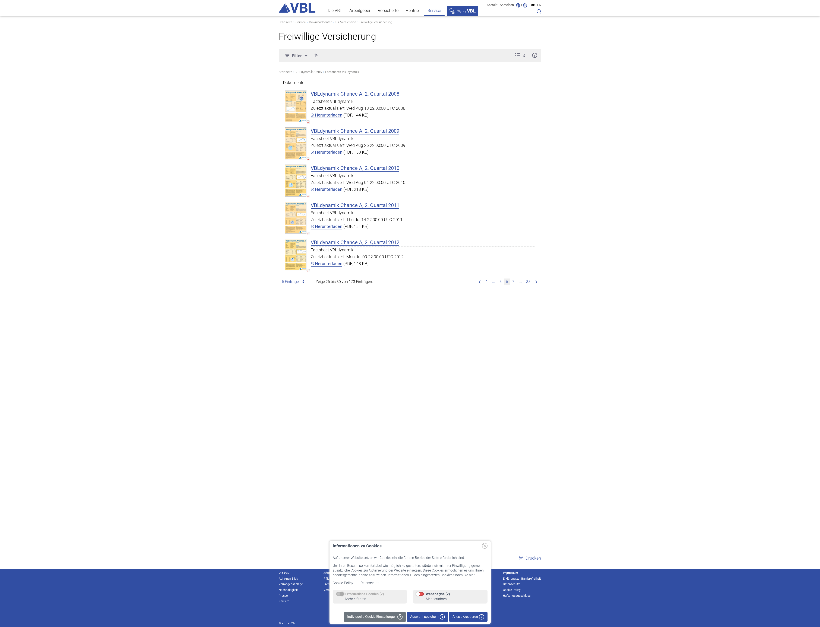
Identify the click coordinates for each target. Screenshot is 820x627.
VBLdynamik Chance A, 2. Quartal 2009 (355, 131)
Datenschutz (369, 583)
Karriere (284, 601)
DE (533, 5)
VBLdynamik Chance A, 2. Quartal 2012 (355, 242)
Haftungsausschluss (516, 595)
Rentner (413, 10)
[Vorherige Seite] (479, 282)
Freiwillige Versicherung (375, 22)
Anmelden (507, 5)
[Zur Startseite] (297, 8)
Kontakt (492, 5)
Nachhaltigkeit (288, 590)
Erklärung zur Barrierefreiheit (522, 578)
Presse (283, 595)
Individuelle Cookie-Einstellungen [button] (372, 617)
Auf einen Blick (288, 578)
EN (539, 5)
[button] (316, 55)
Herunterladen (328, 115)
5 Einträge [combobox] (290, 281)
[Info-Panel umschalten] (534, 55)
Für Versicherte (345, 22)
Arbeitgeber (359, 10)
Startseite (285, 22)
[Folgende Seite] (536, 282)
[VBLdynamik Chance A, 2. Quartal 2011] (295, 217)
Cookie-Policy (343, 583)
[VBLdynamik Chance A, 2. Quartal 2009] (295, 143)
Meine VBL (462, 11)
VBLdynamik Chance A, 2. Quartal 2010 (355, 168)
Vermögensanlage (291, 584)
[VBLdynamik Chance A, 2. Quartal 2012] (295, 255)
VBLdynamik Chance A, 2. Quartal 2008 (355, 94)
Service (434, 10)
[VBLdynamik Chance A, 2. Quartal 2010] (295, 180)
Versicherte (388, 10)
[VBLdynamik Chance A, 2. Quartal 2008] (295, 106)
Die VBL (335, 10)
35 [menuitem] (528, 281)
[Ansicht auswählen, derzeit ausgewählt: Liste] (521, 55)
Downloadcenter (320, 22)
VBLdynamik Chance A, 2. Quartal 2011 (355, 205)
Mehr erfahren (355, 599)
